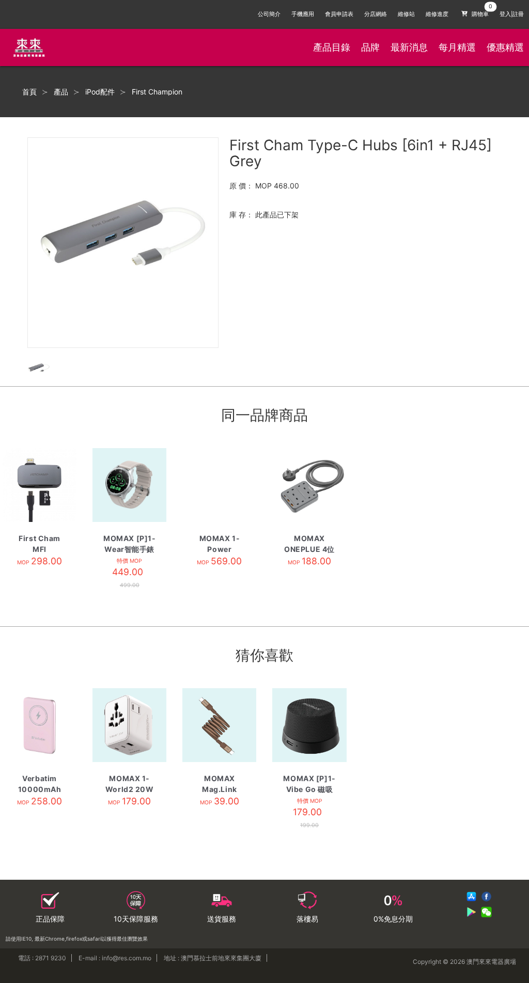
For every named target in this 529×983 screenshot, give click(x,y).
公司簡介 (269, 14)
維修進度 (437, 14)
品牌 (370, 47)
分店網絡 (375, 14)
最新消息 (409, 47)
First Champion (157, 92)
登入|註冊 (512, 14)
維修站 (406, 14)
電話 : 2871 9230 (42, 958)
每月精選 (457, 47)
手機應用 (302, 14)
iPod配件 (100, 92)
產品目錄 (331, 47)
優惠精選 (505, 47)
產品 (61, 92)
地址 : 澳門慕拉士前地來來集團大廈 (212, 958)
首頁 (29, 92)
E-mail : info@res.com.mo (115, 958)
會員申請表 (339, 14)
